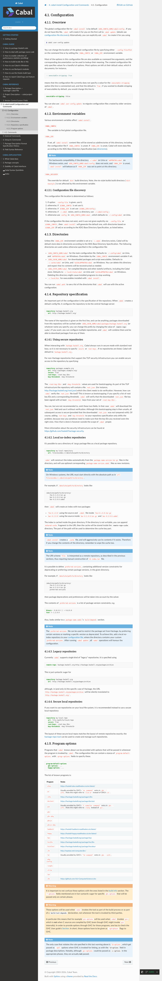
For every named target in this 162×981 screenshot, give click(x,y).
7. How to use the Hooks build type (17, 73)
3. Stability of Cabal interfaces (14, 166)
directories (102, 149)
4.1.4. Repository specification (17, 125)
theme (70, 976)
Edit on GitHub (126, 5)
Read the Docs (90, 976)
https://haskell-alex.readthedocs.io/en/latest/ (77, 786)
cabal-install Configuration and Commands (69, 5)
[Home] (45, 5)
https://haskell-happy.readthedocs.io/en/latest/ (78, 834)
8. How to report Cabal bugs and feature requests (19, 78)
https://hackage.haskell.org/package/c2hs (76, 797)
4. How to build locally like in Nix (15, 62)
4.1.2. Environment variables (17, 118)
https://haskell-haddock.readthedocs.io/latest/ (78, 829)
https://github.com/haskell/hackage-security (64, 431)
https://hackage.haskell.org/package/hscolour (78, 846)
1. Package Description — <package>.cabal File (13, 89)
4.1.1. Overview (12, 114)
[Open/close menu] (1, 39)
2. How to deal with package (18, 52)
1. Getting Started (10, 39)
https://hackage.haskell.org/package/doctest (77, 801)
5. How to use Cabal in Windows (16, 66)
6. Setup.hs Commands (12, 140)
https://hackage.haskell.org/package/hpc (76, 838)
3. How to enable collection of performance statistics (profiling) (15, 57)
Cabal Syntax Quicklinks (14, 170)
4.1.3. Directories (13, 121)
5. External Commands (12, 136)
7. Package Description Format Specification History (15, 145)
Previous (52, 962)
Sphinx (57, 976)
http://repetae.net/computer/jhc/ (73, 851)
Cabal (20, 3)
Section (65, 929)
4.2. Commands (10, 132)
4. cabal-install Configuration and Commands (15, 105)
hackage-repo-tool (53, 737)
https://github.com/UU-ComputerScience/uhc (78, 879)
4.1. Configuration (11, 110)
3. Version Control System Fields (15, 100)
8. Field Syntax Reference (13, 150)
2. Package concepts (11, 163)
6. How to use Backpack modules (16, 69)
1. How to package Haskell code (15, 48)
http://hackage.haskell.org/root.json (60, 391)
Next (126, 962)
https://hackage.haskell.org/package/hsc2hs (77, 842)
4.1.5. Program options (15, 128)
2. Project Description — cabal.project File (17, 96)
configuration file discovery (57, 35)
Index (7, 174)
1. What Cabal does (10, 159)
